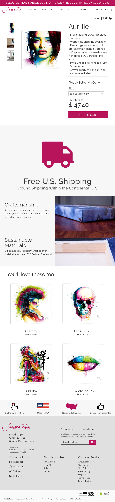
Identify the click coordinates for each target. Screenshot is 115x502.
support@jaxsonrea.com (23, 441)
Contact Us (83, 465)
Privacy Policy (84, 481)
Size (71, 88)
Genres (47, 471)
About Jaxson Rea (86, 462)
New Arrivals (49, 462)
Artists (46, 468)
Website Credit (75, 499)
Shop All (47, 465)
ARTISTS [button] (53, 10)
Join (92, 442)
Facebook (18, 462)
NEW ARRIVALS (32, 10)
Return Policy (84, 471)
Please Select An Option (85, 82)
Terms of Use (84, 478)
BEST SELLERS (73, 10)
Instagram (18, 466)
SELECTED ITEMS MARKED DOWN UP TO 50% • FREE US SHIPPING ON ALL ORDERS (57, 2)
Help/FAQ (83, 475)
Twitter (16, 471)
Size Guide (83, 468)
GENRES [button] (62, 10)
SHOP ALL (44, 10)
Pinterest (17, 476)
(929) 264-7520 (18, 438)
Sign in (99, 10)
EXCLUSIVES (86, 10)
